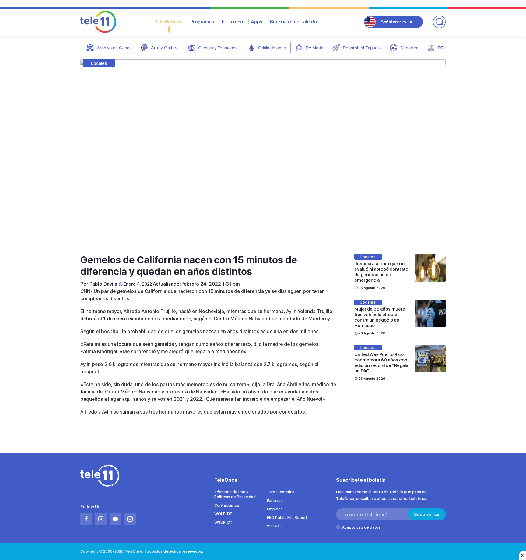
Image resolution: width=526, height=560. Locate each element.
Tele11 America (280, 492)
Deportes (409, 47)
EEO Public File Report (287, 517)
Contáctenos (226, 505)
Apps (256, 22)
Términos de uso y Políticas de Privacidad (235, 494)
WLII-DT (274, 526)
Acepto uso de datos (361, 527)
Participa (275, 500)
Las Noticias (169, 22)
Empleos (275, 509)
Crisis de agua (272, 47)
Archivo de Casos (114, 47)
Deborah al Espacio (362, 47)
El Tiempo (232, 22)
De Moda (314, 47)
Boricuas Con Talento (293, 22)
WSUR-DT (223, 522)
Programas (202, 22)
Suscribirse (427, 514)
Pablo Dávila (103, 284)
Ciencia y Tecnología (218, 47)
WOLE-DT (223, 514)
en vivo (393, 21)
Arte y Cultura (165, 47)
